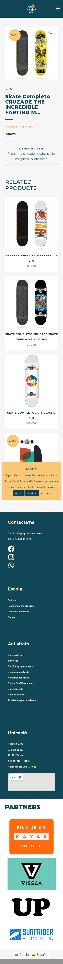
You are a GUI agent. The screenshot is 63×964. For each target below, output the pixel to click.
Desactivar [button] (32, 493)
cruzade (29, 153)
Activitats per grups (18, 677)
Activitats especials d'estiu (22, 700)
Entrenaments (15, 689)
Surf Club (13, 660)
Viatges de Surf (16, 694)
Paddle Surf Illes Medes (21, 683)
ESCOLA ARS (15, 744)
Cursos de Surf (16, 655)
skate (9, 89)
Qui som (12, 600)
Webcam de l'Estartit (19, 611)
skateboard (39, 159)
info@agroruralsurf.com (28, 533)
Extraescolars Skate (18, 672)
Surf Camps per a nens (20, 666)
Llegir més (45, 493)
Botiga (11, 617)
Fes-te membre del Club (21, 606)
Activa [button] (18, 493)
